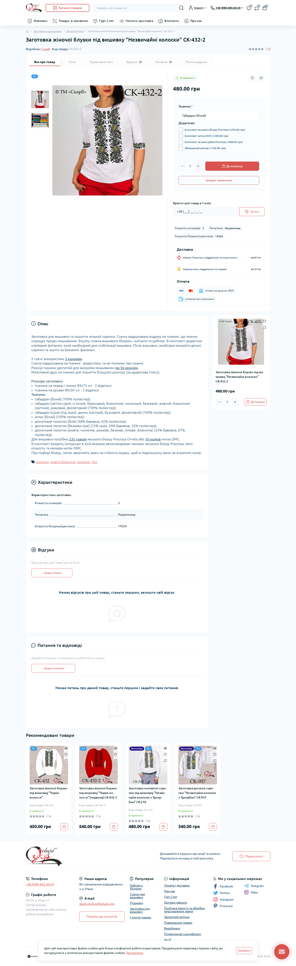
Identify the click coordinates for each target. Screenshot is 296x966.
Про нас (196, 21)
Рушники (136, 903)
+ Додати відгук (52, 572)
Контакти (172, 21)
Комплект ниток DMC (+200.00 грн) (207, 135)
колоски (42, 462)
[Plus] (198, 166)
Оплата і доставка (139, 21)
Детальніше (134, 953)
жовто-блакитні (62, 462)
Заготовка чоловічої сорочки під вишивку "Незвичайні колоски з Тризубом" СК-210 (148, 795)
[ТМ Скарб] (85, 856)
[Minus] (182, 166)
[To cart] (64, 827)
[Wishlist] (66, 754)
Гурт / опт (106, 21)
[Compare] (66, 760)
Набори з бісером (136, 887)
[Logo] (34, 8)
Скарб (45, 49)
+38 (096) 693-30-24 (40, 884)
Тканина (186, 106)
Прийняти (244, 950)
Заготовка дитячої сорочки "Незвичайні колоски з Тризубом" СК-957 (197, 793)
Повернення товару (178, 922)
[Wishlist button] (252, 78)
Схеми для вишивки (137, 895)
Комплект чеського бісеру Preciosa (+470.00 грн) (215, 129)
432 (94, 462)
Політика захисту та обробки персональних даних (184, 909)
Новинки (41, 21)
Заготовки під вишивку (47, 31)
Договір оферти (175, 902)
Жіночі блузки (75, 31)
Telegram (257, 886)
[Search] (181, 8)
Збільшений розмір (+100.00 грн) (205, 148)
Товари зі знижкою (73, 21)
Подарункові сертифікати (182, 934)
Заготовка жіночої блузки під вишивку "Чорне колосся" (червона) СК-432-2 (98, 793)
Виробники (172, 928)
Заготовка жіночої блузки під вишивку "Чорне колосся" (48, 793)
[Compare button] (261, 77)
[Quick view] (66, 748)
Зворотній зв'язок (177, 917)
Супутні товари (140, 917)
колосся (83, 462)
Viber (254, 892)
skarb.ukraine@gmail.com (97, 904)
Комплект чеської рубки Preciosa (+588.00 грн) (214, 142)
